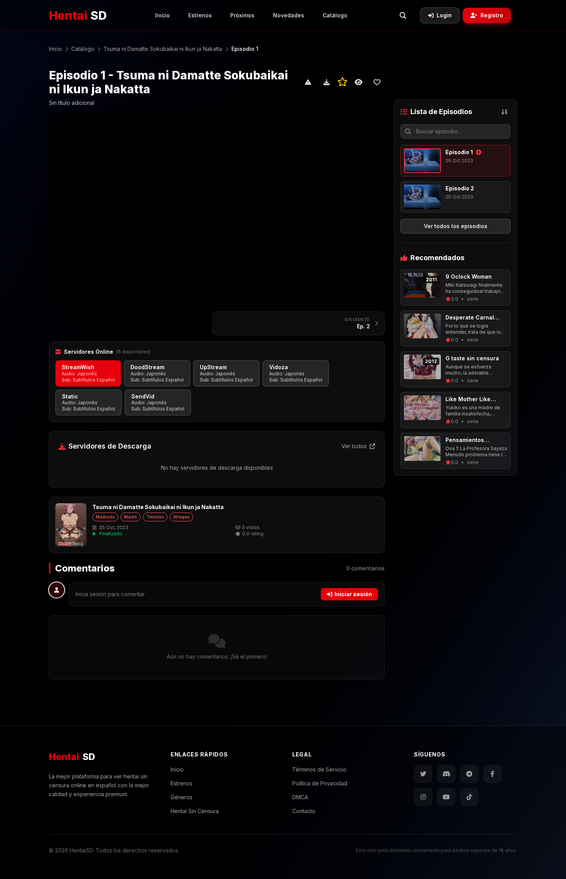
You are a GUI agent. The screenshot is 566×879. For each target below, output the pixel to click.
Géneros (182, 797)
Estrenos (200, 15)
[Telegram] (469, 774)
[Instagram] (423, 797)
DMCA (300, 797)
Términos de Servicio (319, 769)
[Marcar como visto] (358, 82)
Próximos (242, 15)
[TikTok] (469, 797)
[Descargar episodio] (326, 82)
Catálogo (335, 15)
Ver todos (355, 446)
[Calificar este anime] (342, 82)
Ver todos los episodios (455, 226)
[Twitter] (423, 774)
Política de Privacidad (319, 783)
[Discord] (446, 774)
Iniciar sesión (353, 594)
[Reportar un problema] (308, 82)
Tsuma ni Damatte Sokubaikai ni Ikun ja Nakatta (158, 507)
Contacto (303, 811)
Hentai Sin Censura (195, 811)
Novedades (288, 15)
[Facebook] (492, 774)
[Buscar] (403, 15)
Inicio (162, 15)
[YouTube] (446, 797)
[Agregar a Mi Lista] (377, 82)
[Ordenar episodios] (504, 112)
